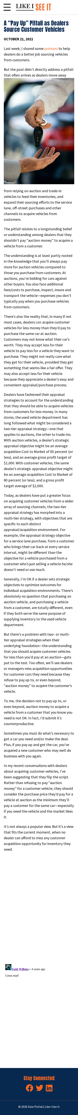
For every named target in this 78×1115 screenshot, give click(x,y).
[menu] (7, 7)
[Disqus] (39, 908)
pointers (51, 48)
